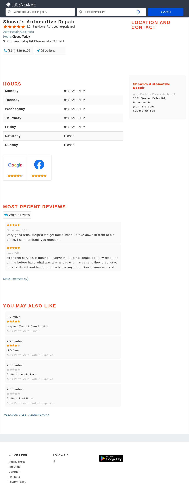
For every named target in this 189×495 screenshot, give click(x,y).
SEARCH (166, 11)
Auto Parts (27, 32)
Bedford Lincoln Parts (22, 374)
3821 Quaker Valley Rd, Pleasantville (149, 100)
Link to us (14, 477)
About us (14, 467)
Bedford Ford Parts (20, 398)
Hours (7, 36)
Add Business (17, 462)
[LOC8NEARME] (21, 4)
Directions (47, 50)
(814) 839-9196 (18, 50)
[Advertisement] (63, 67)
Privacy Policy (17, 482)
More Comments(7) (15, 279)
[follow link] (55, 462)
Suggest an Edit (144, 110)
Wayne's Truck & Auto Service (27, 326)
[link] (15, 167)
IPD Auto (13, 350)
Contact (14, 472)
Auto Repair (10, 32)
